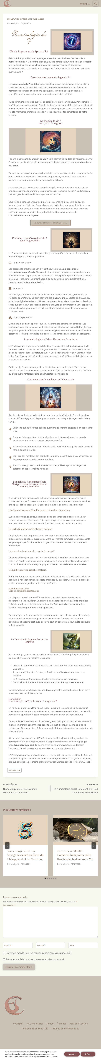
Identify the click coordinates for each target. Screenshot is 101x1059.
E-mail (41, 945)
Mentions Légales (78, 1023)
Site (72, 945)
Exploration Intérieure (18, 19)
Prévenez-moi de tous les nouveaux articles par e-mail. (35, 959)
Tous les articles (34, 1023)
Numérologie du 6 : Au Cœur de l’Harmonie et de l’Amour (20, 788)
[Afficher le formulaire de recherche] (95, 3)
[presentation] (25, 830)
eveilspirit (15, 23)
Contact (50, 1023)
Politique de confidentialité (65, 1028)
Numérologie (37, 19)
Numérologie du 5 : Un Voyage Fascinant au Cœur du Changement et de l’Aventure (25, 855)
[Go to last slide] (7, 845)
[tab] (45, 878)
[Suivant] (94, 845)
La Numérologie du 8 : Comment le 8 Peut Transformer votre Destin (76, 788)
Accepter (72, 1054)
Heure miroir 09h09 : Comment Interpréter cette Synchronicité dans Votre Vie (75, 855)
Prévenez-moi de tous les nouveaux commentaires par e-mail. (39, 953)
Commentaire (9, 905)
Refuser (88, 1054)
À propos (61, 1023)
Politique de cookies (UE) (35, 1028)
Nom (7, 945)
